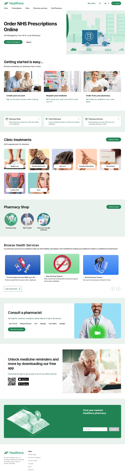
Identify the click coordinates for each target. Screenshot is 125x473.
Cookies (30, 463)
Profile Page (32, 454)
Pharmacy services (40, 8)
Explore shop (114, 207)
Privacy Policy (32, 460)
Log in (117, 3)
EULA (29, 466)
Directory (31, 469)
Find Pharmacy (56, 8)
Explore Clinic (113, 139)
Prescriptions (17, 8)
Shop (27, 8)
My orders (91, 3)
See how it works (16, 329)
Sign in (28, 42)
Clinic (6, 8)
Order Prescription (13, 42)
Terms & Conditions (34, 457)
